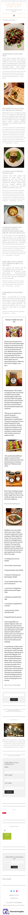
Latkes (23, 248)
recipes (9, 838)
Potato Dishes (14, 198)
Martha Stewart (17, 197)
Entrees (7, 134)
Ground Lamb (4, 137)
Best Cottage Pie (5, 129)
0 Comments (15, 142)
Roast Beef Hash (16, 76)
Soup (20, 251)
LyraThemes (20, 905)
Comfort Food (11, 130)
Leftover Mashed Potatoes (11, 195)
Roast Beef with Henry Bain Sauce (15, 284)
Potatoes (18, 198)
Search (14, 699)
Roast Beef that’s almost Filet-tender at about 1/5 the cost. (12, 263)
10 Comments (16, 255)
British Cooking (19, 129)
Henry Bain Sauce (10, 280)
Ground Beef (21, 136)
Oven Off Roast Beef (9, 282)
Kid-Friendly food (20, 137)
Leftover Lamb (9, 139)
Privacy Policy (14, 895)
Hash (15, 73)
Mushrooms (22, 197)
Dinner (12, 73)
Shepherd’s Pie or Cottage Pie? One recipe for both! (13, 109)
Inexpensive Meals (16, 311)
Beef (24, 71)
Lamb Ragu (4, 139)
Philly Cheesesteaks (10, 250)
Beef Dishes (4, 73)
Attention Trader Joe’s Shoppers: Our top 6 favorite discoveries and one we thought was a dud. (13, 230)
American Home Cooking (14, 127)
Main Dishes (4, 141)
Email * (7, 767)
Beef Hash (9, 73)
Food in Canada (11, 193)
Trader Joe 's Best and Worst (11, 253)
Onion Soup (4, 250)
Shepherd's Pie (5, 200)
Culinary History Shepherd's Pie (13, 132)
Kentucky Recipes (17, 280)
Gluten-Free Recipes (15, 136)
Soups (22, 251)
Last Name (8, 783)
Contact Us (14, 898)
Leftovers (6, 76)
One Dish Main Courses (11, 141)
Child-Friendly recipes (9, 192)
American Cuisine (20, 71)
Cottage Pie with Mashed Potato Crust (12, 172)
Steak (24, 251)
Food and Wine (10, 311)
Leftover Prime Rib (15, 74)
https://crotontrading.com (12, 503)
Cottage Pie (16, 130)
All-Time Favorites (13, 71)
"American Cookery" (6, 71)
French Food (20, 246)
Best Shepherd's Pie (12, 129)
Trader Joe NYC (20, 253)
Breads (10, 246)
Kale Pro (19, 902)
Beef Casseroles (7, 190)
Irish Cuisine (10, 137)
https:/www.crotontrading (12, 685)
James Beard (18, 73)
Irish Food (14, 137)
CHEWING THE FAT (14, 5)
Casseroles (7, 130)
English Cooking (5, 193)
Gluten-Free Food (7, 136)
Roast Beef (10, 76)
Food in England (12, 134)
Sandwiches (16, 251)
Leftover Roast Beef (16, 139)
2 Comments (13, 313)
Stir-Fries (4, 253)
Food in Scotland (18, 134)
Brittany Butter (15, 246)
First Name (8, 775)
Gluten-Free (12, 248)
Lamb (24, 137)
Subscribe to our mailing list (14, 857)
